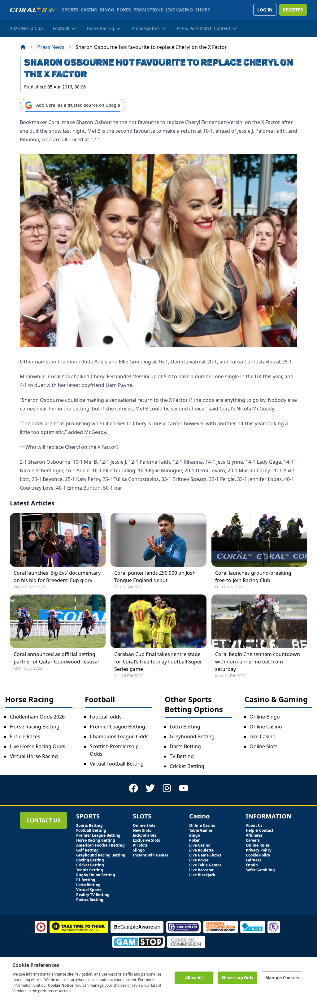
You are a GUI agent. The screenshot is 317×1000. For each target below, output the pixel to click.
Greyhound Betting (192, 736)
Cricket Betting (187, 766)
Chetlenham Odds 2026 (37, 716)
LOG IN (264, 10)
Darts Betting (185, 746)
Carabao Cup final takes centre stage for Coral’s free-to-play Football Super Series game (158, 661)
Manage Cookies (282, 978)
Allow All (194, 978)
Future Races (25, 736)
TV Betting (182, 756)
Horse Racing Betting (34, 726)
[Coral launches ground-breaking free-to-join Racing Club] (259, 540)
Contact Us (43, 820)
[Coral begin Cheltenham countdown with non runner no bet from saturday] (259, 621)
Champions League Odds (119, 736)
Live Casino (263, 736)
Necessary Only (238, 978)
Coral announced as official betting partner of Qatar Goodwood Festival (56, 658)
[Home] (23, 47)
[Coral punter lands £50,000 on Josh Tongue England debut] (158, 540)
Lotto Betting (185, 726)
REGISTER (293, 10)
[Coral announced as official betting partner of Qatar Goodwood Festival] (58, 621)
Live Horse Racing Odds (37, 746)
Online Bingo (265, 716)
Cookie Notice (60, 985)
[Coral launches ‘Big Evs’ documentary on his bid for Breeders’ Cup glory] (58, 540)
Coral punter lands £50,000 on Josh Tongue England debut (155, 576)
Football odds (106, 716)
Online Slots (264, 746)
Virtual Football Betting (117, 763)
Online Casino (266, 726)
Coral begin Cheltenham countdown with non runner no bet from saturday (257, 661)
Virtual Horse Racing (34, 756)
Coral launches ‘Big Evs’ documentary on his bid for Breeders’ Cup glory (57, 576)
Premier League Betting (117, 726)
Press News (50, 47)
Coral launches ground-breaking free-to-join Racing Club (253, 576)
